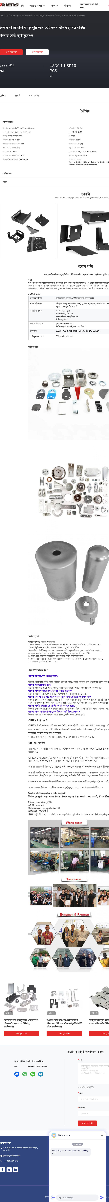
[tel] (48, 1074)
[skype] (40, 1074)
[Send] (102, 1197)
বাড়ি (1, 15)
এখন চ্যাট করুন (11, 52)
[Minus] (102, 1135)
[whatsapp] (24, 1074)
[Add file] (53, 1197)
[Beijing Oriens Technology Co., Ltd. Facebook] (2, 1169)
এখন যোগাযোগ (87, 1123)
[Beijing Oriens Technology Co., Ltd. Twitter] (9, 1169)
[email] (16, 1074)
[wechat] (32, 1074)
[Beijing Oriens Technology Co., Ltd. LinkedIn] (15, 1169)
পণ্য (7, 15)
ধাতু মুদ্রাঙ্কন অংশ (17, 15)
